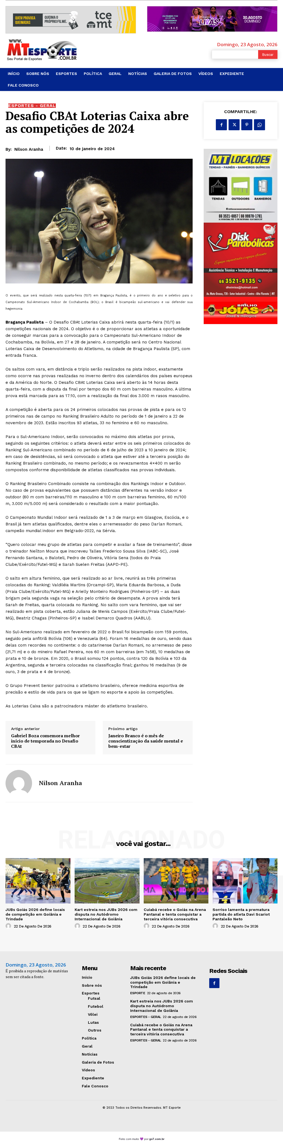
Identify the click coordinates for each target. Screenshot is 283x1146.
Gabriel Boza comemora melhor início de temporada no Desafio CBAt (45, 741)
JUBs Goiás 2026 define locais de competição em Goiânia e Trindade (35, 914)
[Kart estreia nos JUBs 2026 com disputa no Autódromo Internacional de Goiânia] (107, 880)
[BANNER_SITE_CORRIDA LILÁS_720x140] (212, 19)
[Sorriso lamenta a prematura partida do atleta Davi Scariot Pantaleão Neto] (245, 880)
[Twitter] (234, 124)
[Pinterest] (246, 124)
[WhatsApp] (259, 124)
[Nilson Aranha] (19, 783)
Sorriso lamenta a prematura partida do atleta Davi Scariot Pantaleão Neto (241, 914)
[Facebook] (221, 124)
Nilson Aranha (28, 149)
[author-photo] (9, 926)
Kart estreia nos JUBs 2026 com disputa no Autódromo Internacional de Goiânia (106, 914)
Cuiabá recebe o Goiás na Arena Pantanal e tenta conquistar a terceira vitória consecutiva (175, 914)
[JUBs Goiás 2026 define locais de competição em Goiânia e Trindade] (38, 880)
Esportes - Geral (32, 105)
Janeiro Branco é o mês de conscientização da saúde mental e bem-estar (145, 741)
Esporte (137, 993)
